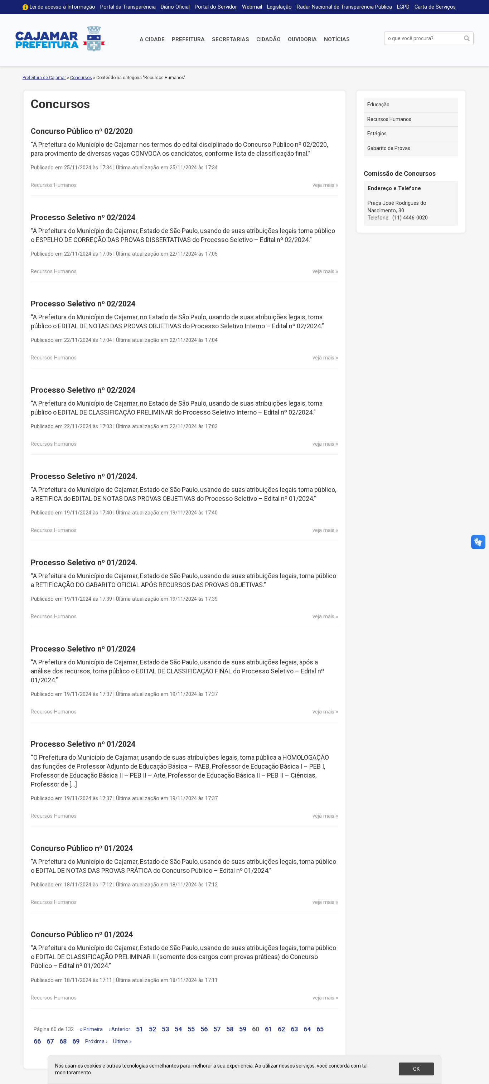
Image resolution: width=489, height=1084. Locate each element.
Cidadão (268, 39)
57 (217, 1029)
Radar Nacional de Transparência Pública (344, 7)
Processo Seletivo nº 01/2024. (84, 476)
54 (178, 1029)
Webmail (252, 7)
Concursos (81, 77)
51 (139, 1029)
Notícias (337, 39)
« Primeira (91, 1029)
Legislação (279, 7)
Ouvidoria (302, 39)
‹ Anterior (119, 1029)
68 (63, 1041)
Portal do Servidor (216, 7)
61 (268, 1029)
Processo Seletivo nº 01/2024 (83, 648)
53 (165, 1029)
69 (75, 1041)
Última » (122, 1042)
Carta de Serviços (435, 7)
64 (307, 1029)
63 (294, 1029)
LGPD (403, 7)
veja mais (323, 185)
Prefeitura (188, 39)
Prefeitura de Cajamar (60, 38)
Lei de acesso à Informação (62, 7)
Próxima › (96, 1042)
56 (204, 1029)
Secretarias (230, 39)
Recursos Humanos (389, 119)
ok (416, 1069)
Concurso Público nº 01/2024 (82, 848)
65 (320, 1029)
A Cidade (152, 39)
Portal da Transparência (128, 7)
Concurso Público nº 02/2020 (82, 131)
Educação (378, 104)
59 (242, 1029)
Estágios (377, 133)
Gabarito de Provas (388, 148)
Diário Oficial (175, 7)
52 (152, 1029)
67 (50, 1041)
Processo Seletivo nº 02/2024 (83, 217)
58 (229, 1029)
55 (191, 1029)
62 (281, 1029)
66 (37, 1041)
